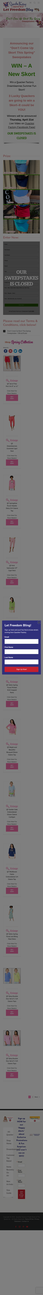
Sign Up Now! (21, 669)
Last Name (9, 657)
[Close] (39, 622)
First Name (9, 647)
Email (7, 637)
